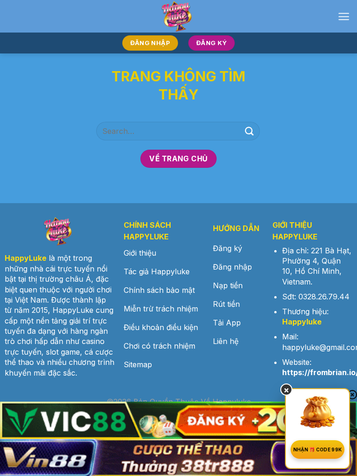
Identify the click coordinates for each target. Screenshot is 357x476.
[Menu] (343, 16)
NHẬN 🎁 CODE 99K (317, 449)
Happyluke (302, 321)
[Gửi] (249, 131)
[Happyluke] (178, 16)
